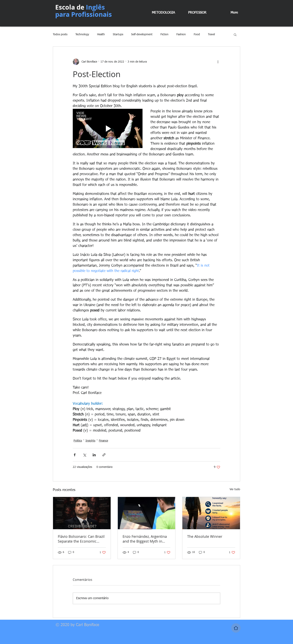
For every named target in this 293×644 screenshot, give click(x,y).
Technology (82, 34)
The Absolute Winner (204, 536)
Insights (90, 440)
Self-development (141, 34)
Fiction (164, 34)
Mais (210, 34)
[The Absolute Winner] (211, 513)
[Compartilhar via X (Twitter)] (84, 455)
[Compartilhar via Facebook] (75, 455)
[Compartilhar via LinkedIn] (94, 455)
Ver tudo (235, 489)
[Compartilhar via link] (104, 455)
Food (197, 34)
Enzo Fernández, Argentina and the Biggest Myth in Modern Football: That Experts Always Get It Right (145, 539)
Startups (118, 34)
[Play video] (108, 128)
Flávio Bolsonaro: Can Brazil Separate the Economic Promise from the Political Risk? (81, 539)
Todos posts (60, 34)
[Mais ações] (217, 61)
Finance (103, 440)
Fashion (181, 34)
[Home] (236, 628)
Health (101, 34)
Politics (78, 440)
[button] (235, 34)
